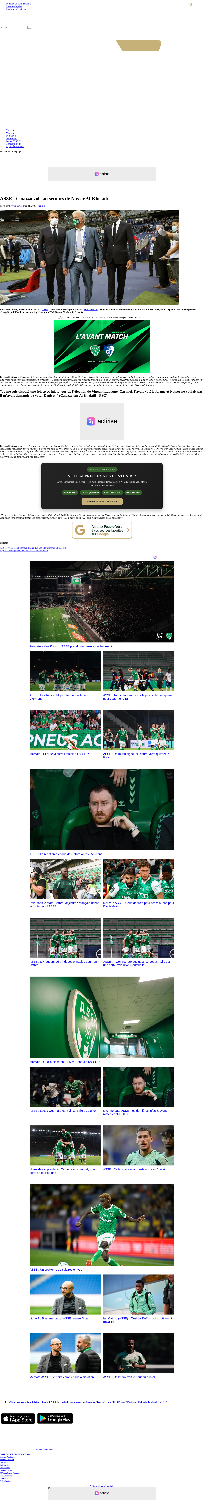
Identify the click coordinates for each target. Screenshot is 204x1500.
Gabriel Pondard (6, 1478)
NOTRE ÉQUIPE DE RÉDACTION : (15, 1454)
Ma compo (11, 130)
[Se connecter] (190, 4)
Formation (11, 135)
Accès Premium (15, 146)
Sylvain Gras (15, 206)
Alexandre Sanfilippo (44, 1449)
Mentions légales (14, 6)
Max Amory (5, 1462)
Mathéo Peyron (6, 1470)
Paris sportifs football (138, 1402)
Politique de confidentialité (18, 3)
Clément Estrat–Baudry (9, 1473)
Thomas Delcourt (7, 1459)
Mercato (10, 133)
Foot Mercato (91, 309)
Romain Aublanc (7, 1457)
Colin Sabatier (6, 1476)
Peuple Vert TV (13, 141)
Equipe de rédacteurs (16, 9)
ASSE (45, 309)
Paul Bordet (5, 1468)
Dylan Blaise (5, 1481)
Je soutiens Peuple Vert (102, 501)
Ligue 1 (41, 206)
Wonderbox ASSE (160, 1402)
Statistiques (11, 138)
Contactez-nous (13, 143)
